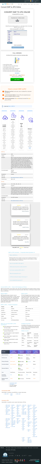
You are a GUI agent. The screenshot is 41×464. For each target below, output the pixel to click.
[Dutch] (21, 459)
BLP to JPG (8, 419)
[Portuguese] (17, 459)
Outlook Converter (14, 447)
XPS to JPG (35, 410)
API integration (12, 384)
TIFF (9, 36)
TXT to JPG (13, 417)
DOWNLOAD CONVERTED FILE (17, 47)
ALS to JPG (19, 416)
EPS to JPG (35, 436)
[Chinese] (24, 460)
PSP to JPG (24, 414)
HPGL (9, 41)
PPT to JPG (35, 428)
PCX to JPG (35, 418)
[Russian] (24, 459)
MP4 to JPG (8, 414)
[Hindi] (21, 460)
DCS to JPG (8, 410)
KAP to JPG (30, 408)
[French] (17, 460)
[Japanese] (17, 461)
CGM (9, 37)
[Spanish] (15, 459)
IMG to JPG (13, 407)
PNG (9, 39)
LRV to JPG (13, 423)
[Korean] (22, 460)
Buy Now (17, 79)
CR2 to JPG (35, 425)
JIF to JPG (13, 426)
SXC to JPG (30, 441)
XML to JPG (8, 406)
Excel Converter (35, 447)
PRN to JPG (19, 405)
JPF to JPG (8, 418)
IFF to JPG (35, 407)
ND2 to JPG (8, 423)
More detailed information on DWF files (17, 177)
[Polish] (15, 460)
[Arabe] (15, 461)
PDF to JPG (8, 405)
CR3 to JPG (30, 405)
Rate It (20, 248)
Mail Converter (19, 447)
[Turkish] (19, 460)
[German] (19, 459)
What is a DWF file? (12, 106)
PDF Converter (8, 447)
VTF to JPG (8, 409)
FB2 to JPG (29, 442)
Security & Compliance (9, 462)
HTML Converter (30, 447)
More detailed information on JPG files (17, 200)
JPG (9, 42)
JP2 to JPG (19, 415)
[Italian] (22, 459)
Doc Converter (24, 447)
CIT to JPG (24, 408)
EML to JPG (8, 424)
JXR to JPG (24, 405)
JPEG (9, 34)
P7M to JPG (8, 427)
